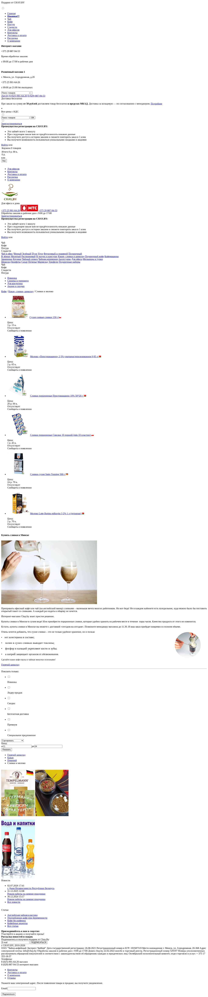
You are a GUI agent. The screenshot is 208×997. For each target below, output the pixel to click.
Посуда (11, 24)
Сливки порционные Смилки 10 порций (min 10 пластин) (60, 435)
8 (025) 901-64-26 (18, 95)
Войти (4, 145)
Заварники (6, 259)
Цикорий (12, 760)
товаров (17, 148)
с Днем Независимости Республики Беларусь (30, 888)
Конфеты (16, 262)
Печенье (32, 262)
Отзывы (11, 978)
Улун (40, 253)
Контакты (12, 32)
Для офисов (13, 30)
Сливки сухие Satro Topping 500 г (48, 474)
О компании (13, 41)
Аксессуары (64, 259)
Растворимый (28, 256)
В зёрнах (5, 256)
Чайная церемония (48, 259)
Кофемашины (111, 256)
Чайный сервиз (30, 259)
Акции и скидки (16, 286)
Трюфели (53, 262)
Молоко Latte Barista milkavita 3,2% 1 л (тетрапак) (56, 513)
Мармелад (42, 262)
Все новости (13, 902)
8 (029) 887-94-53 (36, 95)
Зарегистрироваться (11, 123)
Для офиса (76, 259)
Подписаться (8, 994)
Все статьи (12, 926)
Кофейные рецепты (17, 923)
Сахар (24, 262)
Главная (11, 13)
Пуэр (34, 253)
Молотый (16, 256)
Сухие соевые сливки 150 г (44, 317)
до (33, 746)
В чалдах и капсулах (46, 256)
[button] (2, 240)
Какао (10, 757)
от (2, 746)
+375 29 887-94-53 (48, 210)
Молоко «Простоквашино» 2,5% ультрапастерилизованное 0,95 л (64, 356)
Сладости (12, 27)
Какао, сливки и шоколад (71, 256)
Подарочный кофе (94, 256)
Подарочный (75, 253)
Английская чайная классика (22, 915)
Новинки (12, 278)
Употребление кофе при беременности (27, 918)
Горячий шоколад (16, 755)
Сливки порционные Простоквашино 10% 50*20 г (57, 395)
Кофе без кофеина (16, 920)
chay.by (5, 95)
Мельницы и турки (93, 259)
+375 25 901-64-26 (10, 210)
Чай (9, 19)
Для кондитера (15, 283)
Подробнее (156, 103)
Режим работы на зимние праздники (26, 893)
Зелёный (26, 253)
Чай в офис (7, 253)
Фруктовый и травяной (56, 253)
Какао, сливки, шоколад (20, 291)
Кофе (10, 21)
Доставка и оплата (16, 35)
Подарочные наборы (69, 262)
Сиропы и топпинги (18, 280)
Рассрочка (12, 38)
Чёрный (17, 253)
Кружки (17, 259)
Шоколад (6, 262)
